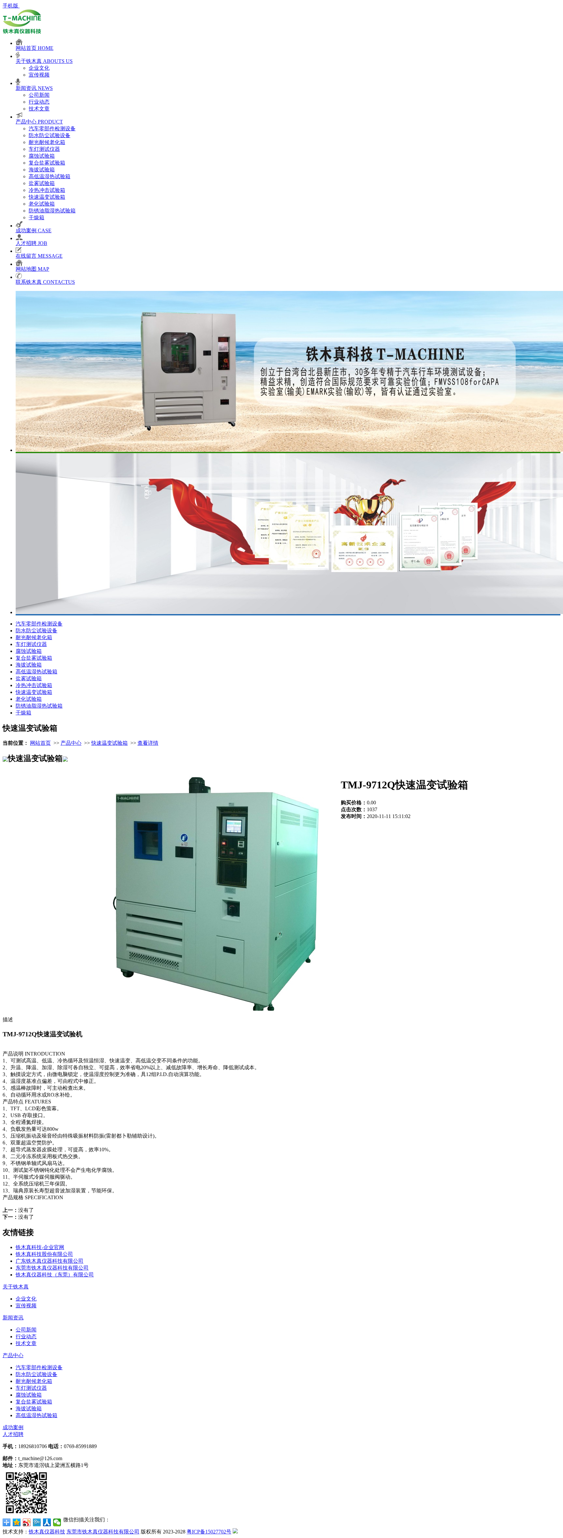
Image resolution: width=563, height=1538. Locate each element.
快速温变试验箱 (47, 197)
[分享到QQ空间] (17, 1522)
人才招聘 (13, 1434)
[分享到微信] (57, 1522)
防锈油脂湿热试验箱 (52, 210)
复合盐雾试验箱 (47, 162)
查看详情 (147, 743)
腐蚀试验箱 (42, 156)
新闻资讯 (13, 1317)
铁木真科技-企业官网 (40, 1247)
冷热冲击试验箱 (47, 190)
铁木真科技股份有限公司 (44, 1254)
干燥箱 (36, 217)
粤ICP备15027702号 (209, 1531)
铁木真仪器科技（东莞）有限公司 (55, 1274)
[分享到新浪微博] (27, 1522)
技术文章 (39, 108)
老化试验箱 (42, 204)
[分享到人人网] (47, 1522)
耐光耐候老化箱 (47, 142)
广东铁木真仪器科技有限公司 (49, 1261)
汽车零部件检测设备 (52, 128)
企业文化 (39, 68)
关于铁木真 (16, 1286)
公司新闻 (39, 95)
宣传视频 (39, 75)
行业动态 (39, 102)
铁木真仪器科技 (47, 1531)
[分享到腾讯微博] (37, 1522)
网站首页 (40, 743)
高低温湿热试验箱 (49, 176)
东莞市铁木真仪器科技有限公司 (52, 1268)
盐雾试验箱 (42, 183)
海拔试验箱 (42, 169)
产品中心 (71, 743)
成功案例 (13, 1427)
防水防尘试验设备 (49, 135)
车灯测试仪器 (44, 149)
